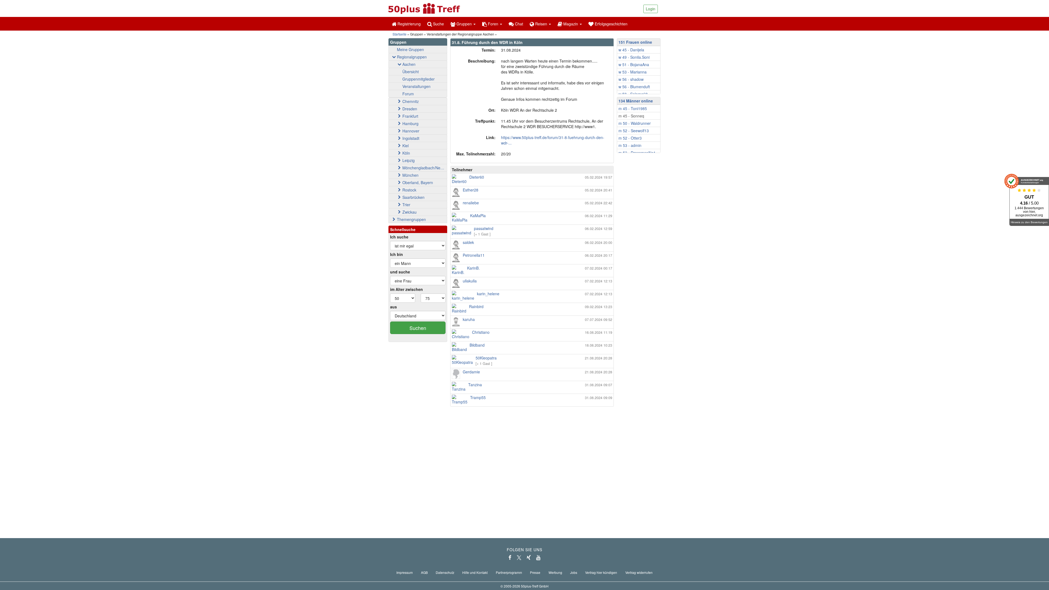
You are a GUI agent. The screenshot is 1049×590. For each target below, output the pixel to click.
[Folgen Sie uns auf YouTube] (538, 557)
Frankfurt (410, 116)
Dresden (409, 108)
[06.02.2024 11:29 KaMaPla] (532, 221)
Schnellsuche (403, 229)
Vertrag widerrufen (639, 572)
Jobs (573, 572)
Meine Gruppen (410, 49)
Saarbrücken (413, 197)
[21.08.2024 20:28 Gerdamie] (532, 377)
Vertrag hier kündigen (601, 572)
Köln (406, 153)
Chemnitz (410, 101)
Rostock (409, 190)
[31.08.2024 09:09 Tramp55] (532, 403)
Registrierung (408, 23)
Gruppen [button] (464, 23)
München (410, 175)
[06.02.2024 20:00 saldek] (532, 247)
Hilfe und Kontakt (475, 572)
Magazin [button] (570, 23)
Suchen (417, 327)
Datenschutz (445, 572)
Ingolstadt (410, 138)
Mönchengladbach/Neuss (424, 167)
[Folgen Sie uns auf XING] (529, 557)
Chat (518, 23)
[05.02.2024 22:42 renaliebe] (532, 208)
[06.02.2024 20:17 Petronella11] (532, 260)
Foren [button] (493, 23)
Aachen (409, 64)
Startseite (399, 34)
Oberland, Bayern (417, 182)
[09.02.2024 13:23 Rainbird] (532, 312)
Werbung (555, 572)
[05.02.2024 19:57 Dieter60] (532, 182)
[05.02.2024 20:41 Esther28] (532, 195)
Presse (535, 572)
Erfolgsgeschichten (610, 23)
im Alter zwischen (406, 289)
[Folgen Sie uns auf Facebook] (510, 557)
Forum (408, 93)
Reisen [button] (541, 23)
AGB (424, 572)
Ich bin (396, 254)
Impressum (404, 572)
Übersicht (410, 71)
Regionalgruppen (412, 57)
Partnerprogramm (509, 572)
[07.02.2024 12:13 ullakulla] (532, 286)
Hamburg (410, 123)
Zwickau (409, 212)
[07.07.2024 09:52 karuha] (532, 325)
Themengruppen (411, 219)
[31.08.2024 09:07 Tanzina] (532, 390)
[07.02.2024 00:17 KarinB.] (532, 273)
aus (393, 306)
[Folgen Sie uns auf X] (519, 557)
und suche (400, 272)
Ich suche (399, 237)
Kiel (405, 145)
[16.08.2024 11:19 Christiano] (532, 337)
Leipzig (408, 160)
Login (650, 8)
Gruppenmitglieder (418, 79)
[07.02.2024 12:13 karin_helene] (532, 299)
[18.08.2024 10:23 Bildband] (532, 350)
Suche (438, 23)
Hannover (410, 131)
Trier (406, 204)
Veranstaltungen (416, 86)
